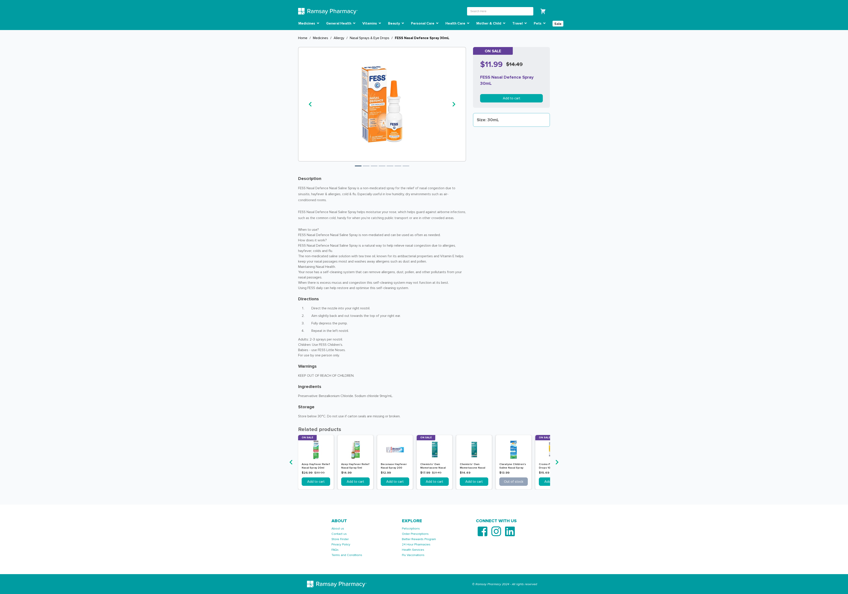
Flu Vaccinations (413, 555)
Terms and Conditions (346, 555)
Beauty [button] (394, 23)
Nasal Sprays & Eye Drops (369, 38)
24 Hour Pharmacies (416, 544)
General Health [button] (339, 23)
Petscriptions (411, 528)
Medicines (320, 38)
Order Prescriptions (415, 534)
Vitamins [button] (370, 23)
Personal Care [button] (423, 23)
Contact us (339, 534)
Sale (558, 24)
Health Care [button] (455, 23)
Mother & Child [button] (489, 23)
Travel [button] (518, 23)
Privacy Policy (340, 544)
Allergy (339, 38)
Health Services (413, 550)
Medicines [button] (307, 23)
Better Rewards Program (419, 539)
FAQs (335, 550)
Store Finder (340, 539)
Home (302, 38)
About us (337, 528)
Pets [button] (538, 23)
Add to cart (511, 98)
